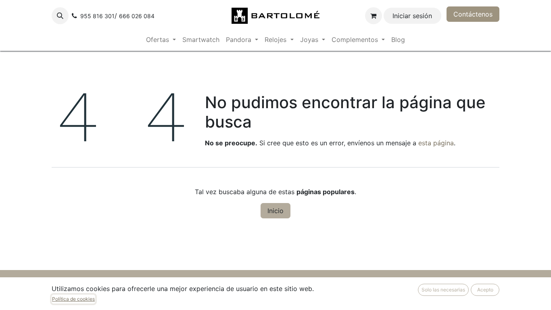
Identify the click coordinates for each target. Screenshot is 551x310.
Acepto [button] (485, 290)
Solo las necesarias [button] (443, 290)
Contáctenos (473, 14)
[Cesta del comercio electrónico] (373, 15)
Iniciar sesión (412, 16)
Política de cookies (73, 299)
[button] (60, 15)
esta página (436, 143)
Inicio (275, 211)
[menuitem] (161, 39)
